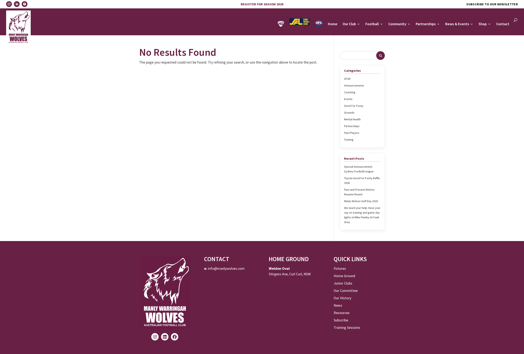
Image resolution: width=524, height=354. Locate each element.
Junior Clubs (343, 283)
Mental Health (352, 119)
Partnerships (426, 24)
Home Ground (344, 275)
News (338, 305)
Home (332, 24)
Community (397, 24)
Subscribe (341, 320)
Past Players (351, 133)
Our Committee (346, 290)
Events (348, 99)
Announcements (354, 85)
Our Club (349, 24)
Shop (483, 24)
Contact (502, 24)
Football (372, 24)
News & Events (457, 24)
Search (380, 55)
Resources (342, 312)
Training (348, 139)
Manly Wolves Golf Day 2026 (361, 201)
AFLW (347, 79)
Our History (342, 298)
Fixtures (340, 268)
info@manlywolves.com (226, 268)
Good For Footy (353, 106)
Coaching (349, 92)
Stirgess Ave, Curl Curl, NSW (290, 274)
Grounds (349, 112)
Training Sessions (347, 327)
